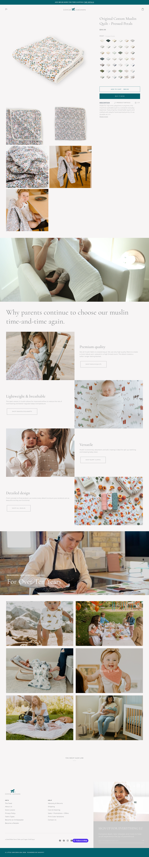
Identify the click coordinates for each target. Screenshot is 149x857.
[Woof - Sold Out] (127, 78)
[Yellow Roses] (115, 41)
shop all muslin (18, 508)
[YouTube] (71, 841)
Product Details (123, 102)
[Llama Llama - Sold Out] (132, 78)
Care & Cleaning (54, 810)
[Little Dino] (109, 47)
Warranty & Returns (55, 803)
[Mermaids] (109, 71)
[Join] (142, 840)
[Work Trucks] (103, 78)
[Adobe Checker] (109, 53)
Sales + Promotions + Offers (58, 813)
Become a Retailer (12, 823)
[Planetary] (115, 65)
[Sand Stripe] (127, 47)
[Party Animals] (109, 59)
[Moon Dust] (133, 41)
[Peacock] (115, 53)
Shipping (51, 807)
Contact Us (52, 820)
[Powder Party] (127, 65)
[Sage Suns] (121, 53)
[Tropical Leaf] (121, 71)
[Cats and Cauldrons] (121, 59)
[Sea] (103, 59)
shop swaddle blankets (22, 411)
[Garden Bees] (115, 59)
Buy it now (120, 96)
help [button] (50, 800)
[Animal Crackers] (127, 41)
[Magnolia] (103, 47)
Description (105, 102)
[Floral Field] (133, 47)
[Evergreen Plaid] (109, 41)
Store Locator (10, 810)
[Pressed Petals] (127, 71)
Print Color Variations (56, 817)
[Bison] (109, 78)
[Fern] (103, 71)
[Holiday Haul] (103, 65)
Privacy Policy (10, 813)
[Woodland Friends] (127, 59)
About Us (8, 807)
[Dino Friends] (121, 78)
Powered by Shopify (35, 852)
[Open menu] (8, 9)
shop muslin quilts (93, 364)
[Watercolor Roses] (133, 59)
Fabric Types (9, 817)
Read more (104, 117)
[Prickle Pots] (115, 78)
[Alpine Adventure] (103, 53)
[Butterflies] (115, 71)
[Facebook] (60, 841)
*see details (89, 2)
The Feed (8, 803)
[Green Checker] (121, 47)
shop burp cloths (93, 460)
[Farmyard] (133, 71)
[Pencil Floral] (121, 41)
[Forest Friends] (121, 65)
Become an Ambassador (14, 820)
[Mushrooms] (127, 53)
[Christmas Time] (109, 65)
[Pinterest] (64, 841)
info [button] (7, 800)
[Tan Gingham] (103, 41)
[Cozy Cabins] (133, 53)
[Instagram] (68, 841)
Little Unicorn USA (14, 852)
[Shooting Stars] (133, 65)
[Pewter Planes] (115, 47)
